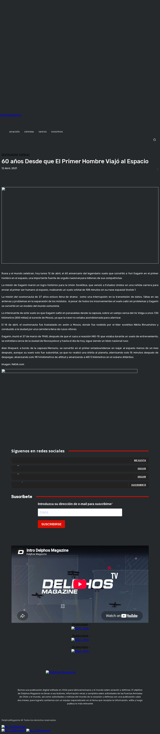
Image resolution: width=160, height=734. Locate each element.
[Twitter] (78, 719)
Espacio (24, 154)
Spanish (20, 727)
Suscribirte (138, 484)
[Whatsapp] (96, 719)
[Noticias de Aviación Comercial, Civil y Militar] (26, 119)
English (20, 730)
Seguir (142, 468)
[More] (136, 179)
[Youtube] (87, 719)
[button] (80, 139)
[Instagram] (69, 719)
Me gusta (140, 460)
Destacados (10, 154)
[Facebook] (59, 719)
